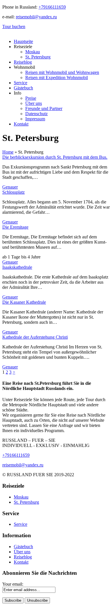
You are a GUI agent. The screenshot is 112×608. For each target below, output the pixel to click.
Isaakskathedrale (17, 267)
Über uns (33, 103)
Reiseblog (23, 62)
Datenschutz (36, 113)
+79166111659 (52, 7)
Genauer (10, 187)
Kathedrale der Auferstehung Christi (35, 337)
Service (20, 82)
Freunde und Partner (43, 108)
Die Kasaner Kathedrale (24, 302)
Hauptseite (23, 41)
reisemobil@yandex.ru (36, 16)
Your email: (12, 584)
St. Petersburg (38, 56)
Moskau (32, 51)
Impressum (35, 118)
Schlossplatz (13, 192)
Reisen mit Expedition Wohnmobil (56, 77)
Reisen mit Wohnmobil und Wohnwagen (62, 72)
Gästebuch (23, 87)
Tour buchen (13, 26)
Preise (30, 98)
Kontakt (21, 123)
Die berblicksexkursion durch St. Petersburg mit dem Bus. (54, 157)
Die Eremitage (15, 227)
